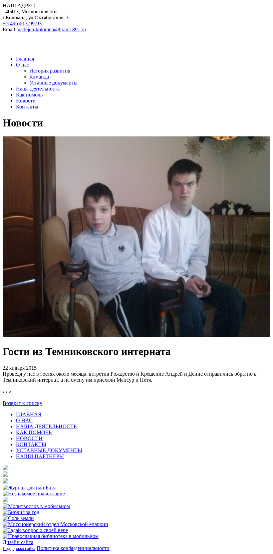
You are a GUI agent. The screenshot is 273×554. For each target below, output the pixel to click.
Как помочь (29, 94)
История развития (49, 71)
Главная (25, 59)
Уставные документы (53, 83)
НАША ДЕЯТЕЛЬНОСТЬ (46, 426)
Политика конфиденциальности (73, 548)
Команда (39, 77)
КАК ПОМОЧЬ (34, 432)
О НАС (24, 420)
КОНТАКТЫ (31, 444)
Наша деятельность (38, 89)
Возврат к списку (22, 403)
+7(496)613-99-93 (22, 23)
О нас (22, 65)
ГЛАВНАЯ (29, 414)
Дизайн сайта (18, 542)
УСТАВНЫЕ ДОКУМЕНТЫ (49, 450)
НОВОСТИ (29, 438)
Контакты (27, 106)
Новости (26, 100)
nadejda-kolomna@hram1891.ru (52, 29)
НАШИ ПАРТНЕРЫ (40, 456)
